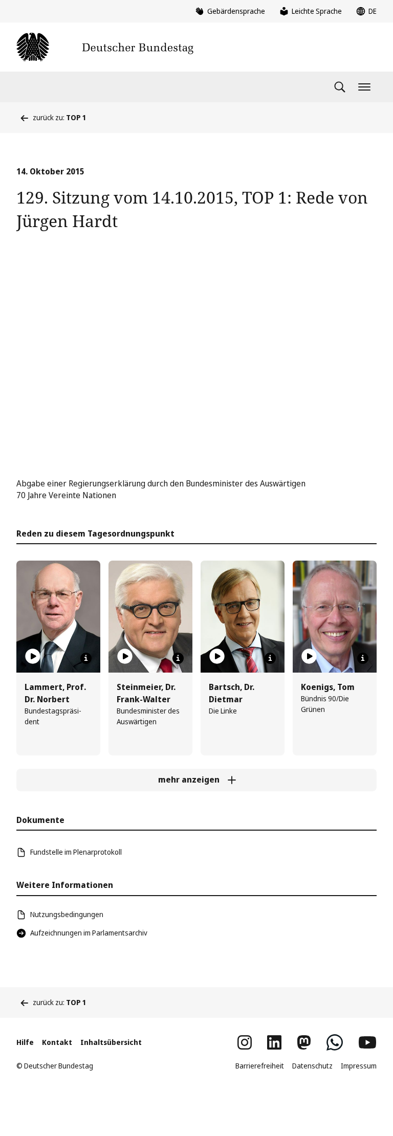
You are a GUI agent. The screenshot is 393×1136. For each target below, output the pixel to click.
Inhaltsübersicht (111, 1042)
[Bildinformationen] (86, 658)
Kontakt (57, 1042)
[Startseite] (104, 47)
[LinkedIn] (274, 1042)
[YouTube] (367, 1042)
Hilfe (25, 1042)
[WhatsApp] (334, 1042)
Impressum (359, 1066)
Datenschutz (312, 1066)
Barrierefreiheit (259, 1066)
